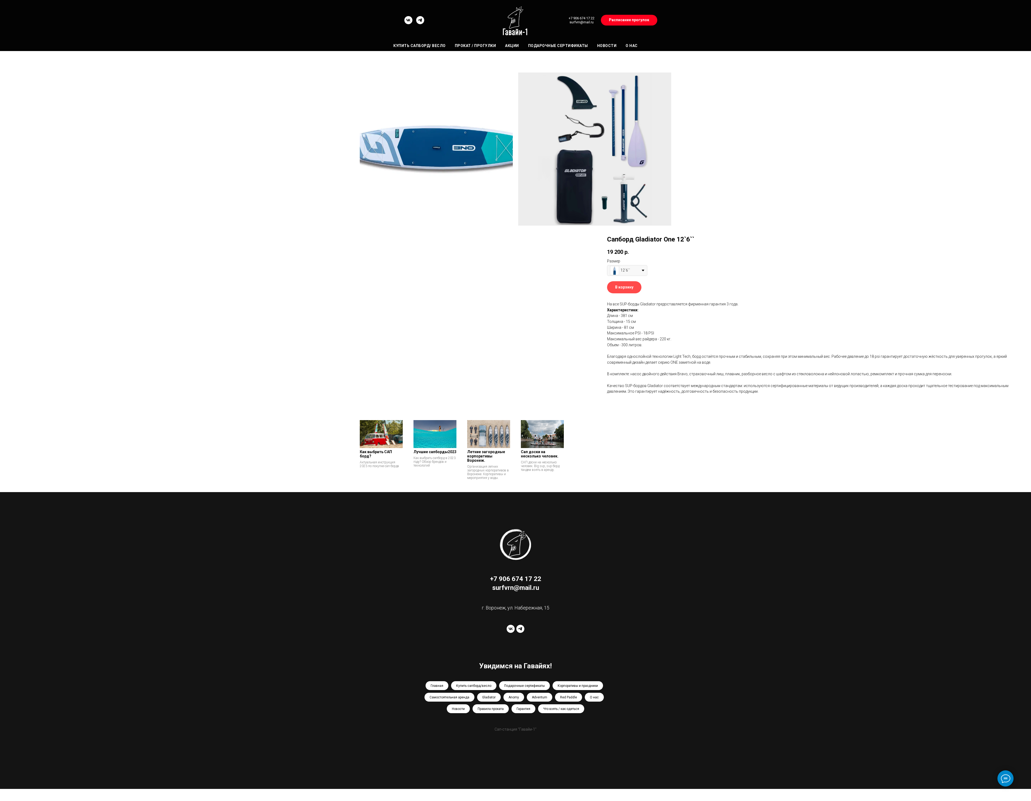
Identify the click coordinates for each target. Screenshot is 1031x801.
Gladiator (489, 697)
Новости (607, 46)
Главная (437, 686)
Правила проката (491, 709)
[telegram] (420, 22)
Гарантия (523, 709)
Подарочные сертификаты (558, 46)
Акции (512, 46)
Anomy (514, 697)
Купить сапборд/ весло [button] (419, 46)
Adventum (539, 697)
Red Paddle (568, 697)
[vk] (408, 22)
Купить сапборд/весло (473, 686)
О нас (632, 46)
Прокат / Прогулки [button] (475, 46)
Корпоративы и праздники (578, 686)
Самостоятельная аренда (449, 697)
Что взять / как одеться (561, 709)
